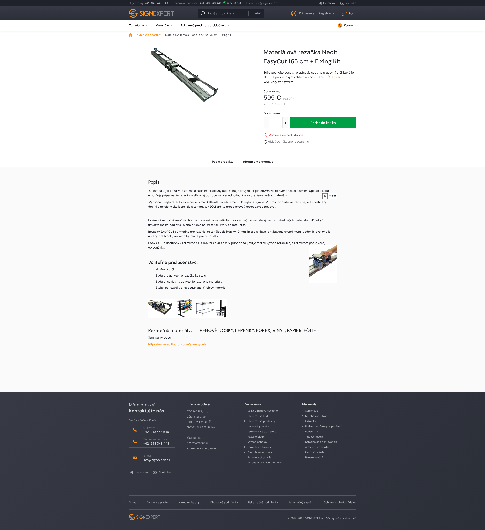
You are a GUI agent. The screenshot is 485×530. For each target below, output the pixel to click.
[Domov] (130, 35)
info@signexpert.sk (267, 3)
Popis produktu (222, 162)
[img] (185, 75)
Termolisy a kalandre (260, 447)
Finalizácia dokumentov (261, 452)
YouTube (351, 3)
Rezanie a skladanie (259, 457)
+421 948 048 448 (210, 3)
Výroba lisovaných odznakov (264, 462)
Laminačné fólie (314, 452)
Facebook (329, 3)
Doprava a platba (157, 502)
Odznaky (310, 421)
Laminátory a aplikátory (261, 431)
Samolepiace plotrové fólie (321, 442)
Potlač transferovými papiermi (323, 426)
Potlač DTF (311, 431)
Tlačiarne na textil (258, 416)
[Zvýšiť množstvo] (285, 122)
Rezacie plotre (256, 436)
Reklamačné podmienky (263, 502)
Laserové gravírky (258, 426)
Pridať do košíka (323, 122)
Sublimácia (311, 410)
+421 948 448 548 (156, 3)
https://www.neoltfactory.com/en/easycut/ (177, 344)
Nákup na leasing (189, 502)
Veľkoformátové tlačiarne (262, 410)
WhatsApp (233, 3)
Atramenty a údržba (317, 447)
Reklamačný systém (300, 502)
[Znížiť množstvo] (266, 122)
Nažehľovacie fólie (316, 416)
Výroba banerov (257, 442)
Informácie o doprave (257, 162)
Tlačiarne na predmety (261, 421)
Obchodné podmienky (224, 502)
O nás (132, 502)
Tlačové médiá (314, 436)
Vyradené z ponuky (149, 35)
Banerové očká (314, 457)
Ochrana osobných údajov (340, 502)
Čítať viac (334, 77)
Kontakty (350, 25)
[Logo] (151, 13)
